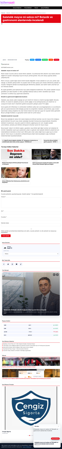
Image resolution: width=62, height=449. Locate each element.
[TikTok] (21, 264)
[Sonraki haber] (57, 274)
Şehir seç (6, 250)
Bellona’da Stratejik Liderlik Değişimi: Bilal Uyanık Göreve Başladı (18, 347)
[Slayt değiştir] (28, 435)
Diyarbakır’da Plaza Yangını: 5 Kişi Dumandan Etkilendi (15, 348)
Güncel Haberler (17, 7)
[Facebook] (4, 264)
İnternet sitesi (5, 223)
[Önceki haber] (54, 274)
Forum (36, 7)
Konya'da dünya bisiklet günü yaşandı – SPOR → (51, 141)
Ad (2, 211)
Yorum (3, 196)
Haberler (3, 12)
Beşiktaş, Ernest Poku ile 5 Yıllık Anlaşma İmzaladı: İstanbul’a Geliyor (19, 343)
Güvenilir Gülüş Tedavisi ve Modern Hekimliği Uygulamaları (17, 350)
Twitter (32, 59)
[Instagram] (12, 264)
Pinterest (56, 59)
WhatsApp (45, 59)
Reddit (50, 59)
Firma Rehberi (28, 7)
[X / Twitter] (8, 264)
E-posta (4, 217)
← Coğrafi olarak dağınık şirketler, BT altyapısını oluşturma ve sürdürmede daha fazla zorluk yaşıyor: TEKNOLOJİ (20, 141)
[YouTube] (16, 264)
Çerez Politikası (45, 7)
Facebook (38, 59)
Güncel (8, 12)
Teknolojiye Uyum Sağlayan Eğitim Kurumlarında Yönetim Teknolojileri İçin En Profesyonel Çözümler (26, 345)
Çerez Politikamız (27, 446)
